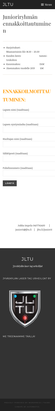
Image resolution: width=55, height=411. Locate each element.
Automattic (33, 407)
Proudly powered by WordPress (22, 403)
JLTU (8, 4)
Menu (48, 4)
